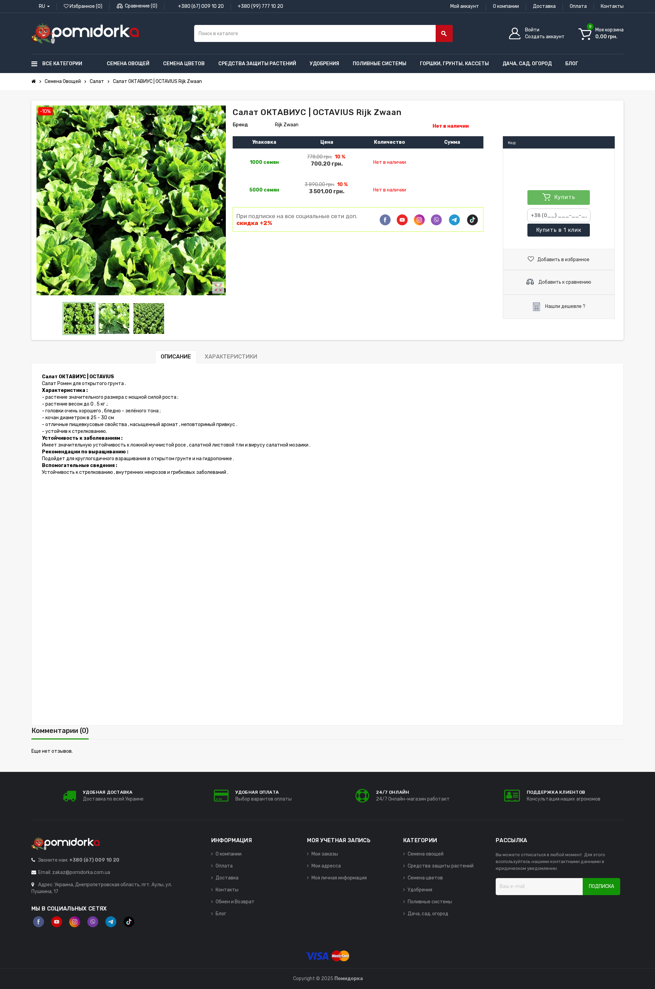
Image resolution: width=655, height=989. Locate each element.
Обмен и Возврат (235, 902)
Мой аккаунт (464, 6)
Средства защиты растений (441, 866)
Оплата (578, 6)
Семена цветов (425, 878)
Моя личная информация (339, 878)
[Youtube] (402, 219)
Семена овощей (425, 854)
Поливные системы (430, 902)
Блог (221, 914)
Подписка (601, 886)
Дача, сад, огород (428, 914)
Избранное (85, 6)
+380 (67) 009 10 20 (201, 6)
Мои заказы (324, 854)
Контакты (612, 6)
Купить (558, 230)
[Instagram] (74, 921)
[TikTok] (472, 219)
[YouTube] (56, 921)
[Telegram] (454, 219)
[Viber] (436, 219)
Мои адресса (326, 866)
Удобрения (420, 890)
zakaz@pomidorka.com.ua (81, 872)
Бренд (240, 125)
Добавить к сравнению (564, 282)
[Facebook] (385, 219)
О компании (506, 6)
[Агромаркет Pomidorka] (85, 33)
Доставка (544, 6)
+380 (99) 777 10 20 (260, 6)
